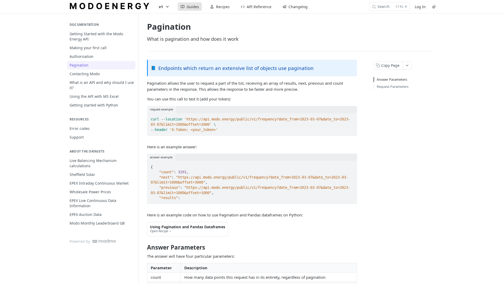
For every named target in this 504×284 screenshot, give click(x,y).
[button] (187, 229)
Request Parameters (392, 86)
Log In (420, 6)
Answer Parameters (392, 79)
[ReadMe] (104, 241)
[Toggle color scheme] (434, 6)
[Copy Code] (350, 117)
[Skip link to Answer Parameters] (143, 247)
